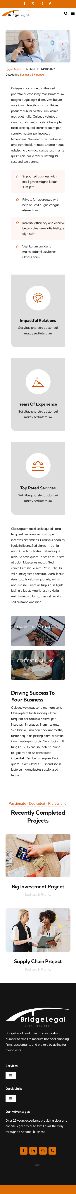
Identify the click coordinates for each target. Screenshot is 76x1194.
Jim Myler (15, 69)
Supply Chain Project (38, 961)
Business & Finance (32, 74)
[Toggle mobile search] (66, 13)
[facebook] (23, 1151)
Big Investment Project (38, 886)
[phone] (52, 1151)
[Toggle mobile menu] (73, 13)
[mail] (43, 1151)
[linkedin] (33, 1151)
